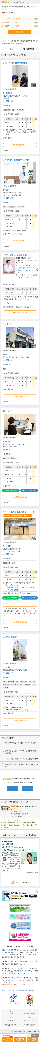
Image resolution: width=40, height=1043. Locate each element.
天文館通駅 (7, 546)
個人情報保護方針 (29, 1025)
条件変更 (35, 1035)
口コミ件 (29, 515)
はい (12, 788)
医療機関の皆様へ (29, 1014)
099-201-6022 (8, 101)
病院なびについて (29, 1020)
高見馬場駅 (7, 441)
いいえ (27, 788)
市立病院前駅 (7, 93)
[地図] (7, 98)
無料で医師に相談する (20, 312)
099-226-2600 (8, 673)
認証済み (13, 806)
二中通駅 (6, 190)
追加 (36, 22)
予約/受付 (8, 1039)
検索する (20, 32)
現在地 (34, 1039)
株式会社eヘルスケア (12, 952)
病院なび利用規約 (11, 1025)
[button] (4, 859)
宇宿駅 (5, 354)
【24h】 (15, 255)
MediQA (10, 1020)
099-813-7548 (8, 554)
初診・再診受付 (11, 490)
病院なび (5, 2)
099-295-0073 (8, 449)
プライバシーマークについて (13, 1003)
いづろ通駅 (7, 667)
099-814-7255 (8, 198)
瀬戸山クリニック (11, 411)
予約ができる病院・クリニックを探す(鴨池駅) (21, 759)
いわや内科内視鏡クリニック (16, 160)
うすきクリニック (11, 324)
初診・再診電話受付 (29, 490)
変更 (36, 18)
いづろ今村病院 (10, 637)
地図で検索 (30, 49)
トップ (10, 1014)
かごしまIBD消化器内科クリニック (19, 512)
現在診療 (21, 1039)
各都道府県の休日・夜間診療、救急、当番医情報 (21, 765)
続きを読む (15, 590)
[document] (20, 106)
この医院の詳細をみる (20, 145)
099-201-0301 (8, 360)
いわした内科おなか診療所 (15, 63)
